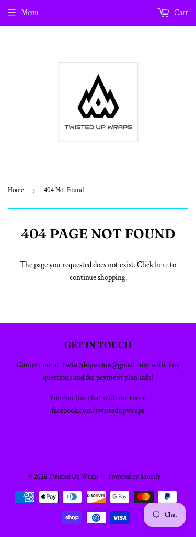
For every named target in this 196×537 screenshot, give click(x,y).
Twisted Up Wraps (74, 476)
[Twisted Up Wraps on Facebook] (87, 447)
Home (16, 190)
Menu (30, 13)
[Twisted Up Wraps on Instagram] (104, 447)
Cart (180, 13)
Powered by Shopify (134, 476)
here (161, 265)
